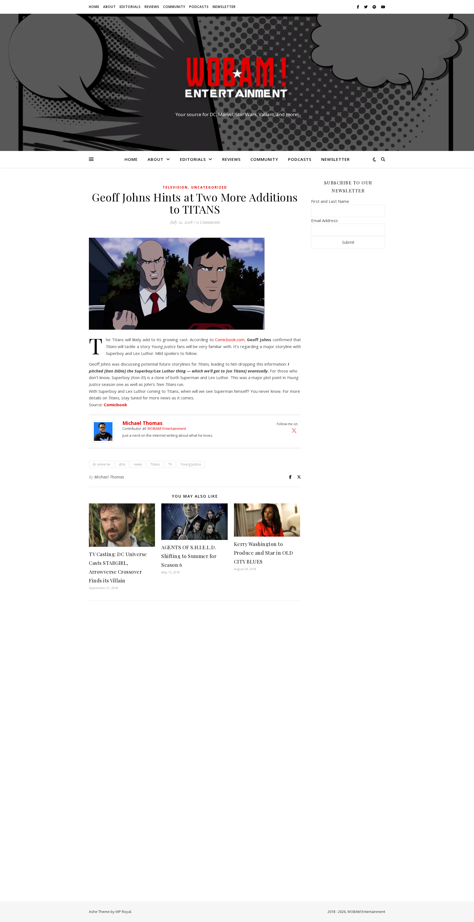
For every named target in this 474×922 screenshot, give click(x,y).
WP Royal (123, 911)
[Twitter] (294, 430)
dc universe (101, 464)
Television (175, 187)
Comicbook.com (229, 339)
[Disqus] (195, 677)
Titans (155, 464)
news (138, 464)
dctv (122, 464)
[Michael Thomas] (104, 431)
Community (174, 6)
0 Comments (208, 222)
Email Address (324, 220)
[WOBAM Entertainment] (237, 77)
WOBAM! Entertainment (166, 428)
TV (170, 464)
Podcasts (199, 6)
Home (94, 6)
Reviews (152, 6)
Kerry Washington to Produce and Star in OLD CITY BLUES (263, 553)
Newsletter (224, 6)
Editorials (130, 6)
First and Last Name (330, 201)
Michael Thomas (142, 423)
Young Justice (190, 464)
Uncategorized (209, 187)
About (109, 6)
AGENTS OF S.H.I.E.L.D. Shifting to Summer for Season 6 (188, 556)
